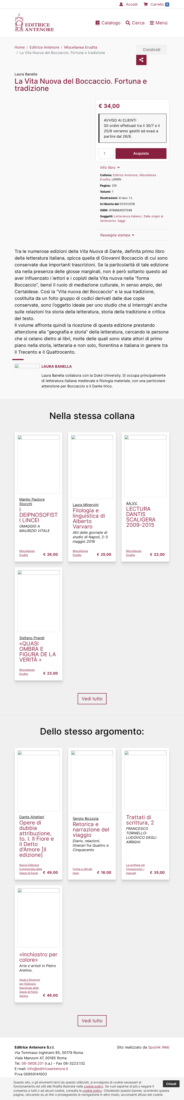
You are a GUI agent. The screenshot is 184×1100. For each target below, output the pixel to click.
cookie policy (93, 1086)
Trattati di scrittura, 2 (140, 820)
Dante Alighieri (31, 817)
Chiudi (171, 1084)
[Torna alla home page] (34, 30)
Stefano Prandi (31, 638)
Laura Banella (26, 74)
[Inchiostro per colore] (39, 917)
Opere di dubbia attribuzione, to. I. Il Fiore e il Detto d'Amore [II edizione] (36, 838)
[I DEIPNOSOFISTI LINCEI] (39, 463)
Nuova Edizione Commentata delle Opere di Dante (30, 869)
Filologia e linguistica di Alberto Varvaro (89, 518)
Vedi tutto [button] (92, 698)
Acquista (141, 153)
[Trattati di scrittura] (145, 780)
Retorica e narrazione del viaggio (91, 829)
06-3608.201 (33, 1063)
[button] (135, 23)
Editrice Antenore (125, 175)
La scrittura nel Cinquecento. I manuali (135, 869)
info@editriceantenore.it (47, 1068)
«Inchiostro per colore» (38, 957)
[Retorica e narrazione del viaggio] (92, 781)
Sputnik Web (158, 1047)
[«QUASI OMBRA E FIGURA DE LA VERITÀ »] (39, 600)
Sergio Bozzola (86, 818)
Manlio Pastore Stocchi (32, 501)
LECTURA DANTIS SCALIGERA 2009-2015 (141, 517)
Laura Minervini (86, 504)
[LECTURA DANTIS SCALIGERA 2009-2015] (145, 465)
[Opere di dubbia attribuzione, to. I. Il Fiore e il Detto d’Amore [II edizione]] (39, 780)
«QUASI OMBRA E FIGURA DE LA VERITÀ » (37, 651)
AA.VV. (131, 503)
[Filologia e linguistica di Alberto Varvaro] (92, 466)
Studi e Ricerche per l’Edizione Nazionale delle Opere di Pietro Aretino (29, 987)
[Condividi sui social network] (141, 60)
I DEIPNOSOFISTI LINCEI (38, 514)
